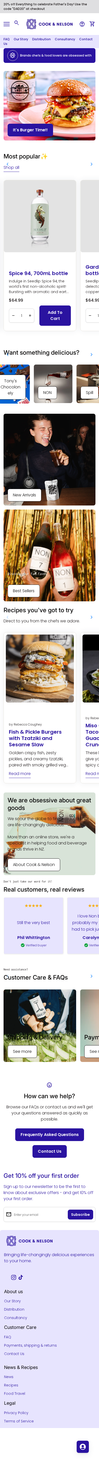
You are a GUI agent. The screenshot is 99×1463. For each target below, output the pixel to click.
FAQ (7, 39)
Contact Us (14, 1353)
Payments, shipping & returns (30, 1345)
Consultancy (65, 39)
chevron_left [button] (8, 164)
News (8, 1376)
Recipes (11, 1385)
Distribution (41, 39)
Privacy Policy (16, 1412)
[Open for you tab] (83, 1447)
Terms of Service (19, 1421)
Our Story (21, 39)
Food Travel (14, 1393)
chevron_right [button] (92, 164)
